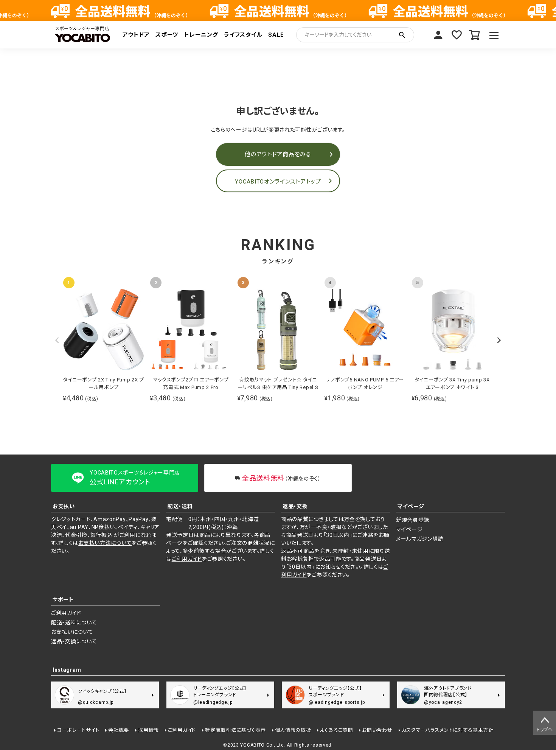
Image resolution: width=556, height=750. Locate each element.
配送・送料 (180, 506)
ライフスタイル (243, 34)
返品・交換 (295, 506)
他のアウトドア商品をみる (278, 154)
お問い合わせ (377, 730)
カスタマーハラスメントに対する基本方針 (448, 730)
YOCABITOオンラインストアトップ (278, 181)
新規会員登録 (412, 520)
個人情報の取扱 (293, 730)
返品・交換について (74, 641)
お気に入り (456, 35)
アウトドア (136, 34)
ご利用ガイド (187, 559)
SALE (276, 34)
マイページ (438, 35)
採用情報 (148, 730)
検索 (402, 34)
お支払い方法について (105, 543)
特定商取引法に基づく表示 (235, 730)
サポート (63, 599)
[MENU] (494, 34)
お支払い (64, 506)
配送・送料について (74, 622)
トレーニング (201, 34)
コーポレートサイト (78, 730)
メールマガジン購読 (419, 539)
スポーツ (166, 34)
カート (475, 35)
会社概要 (118, 730)
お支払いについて (72, 632)
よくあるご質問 (336, 730)
